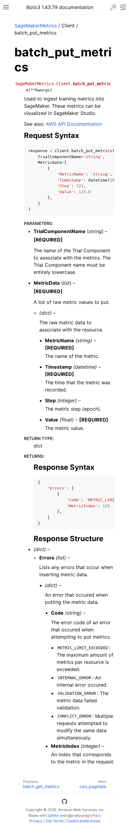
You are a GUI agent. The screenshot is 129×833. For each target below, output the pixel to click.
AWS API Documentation (74, 124)
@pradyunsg (78, 815)
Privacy (35, 821)
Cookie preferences (83, 821)
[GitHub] (64, 802)
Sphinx (53, 815)
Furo (96, 815)
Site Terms (54, 821)
